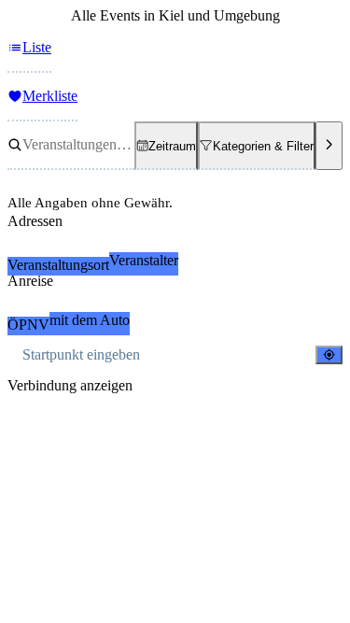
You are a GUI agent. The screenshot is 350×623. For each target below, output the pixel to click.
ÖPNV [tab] (28, 325)
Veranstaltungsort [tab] (58, 265)
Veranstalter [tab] (143, 260)
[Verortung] (329, 354)
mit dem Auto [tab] (89, 320)
